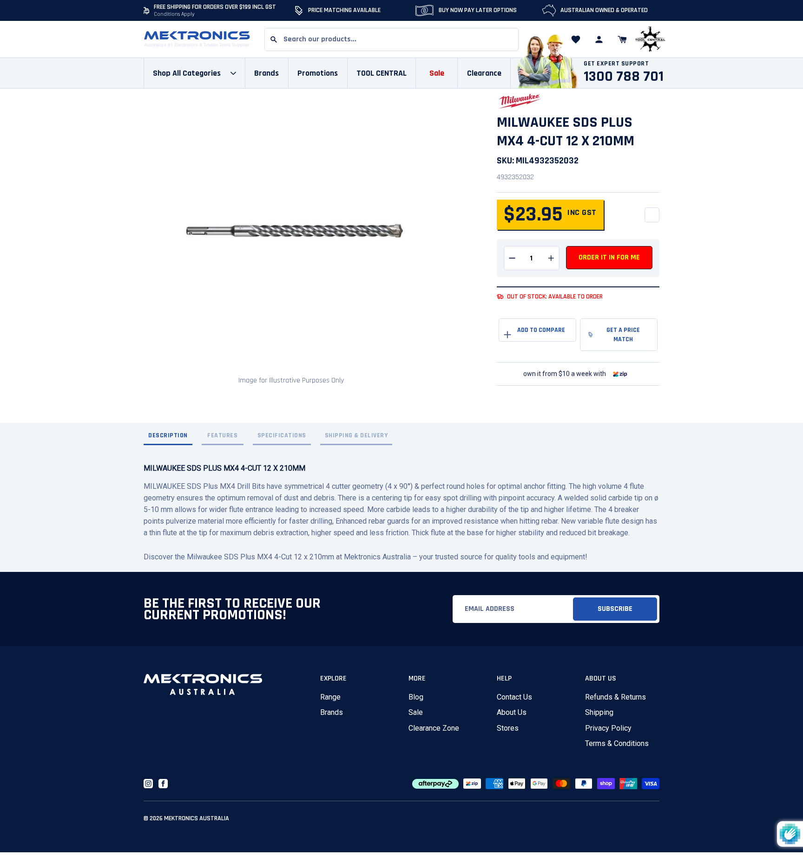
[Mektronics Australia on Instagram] (148, 783)
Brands (331, 712)
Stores (508, 728)
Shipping (599, 712)
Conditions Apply (174, 14)
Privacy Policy (608, 728)
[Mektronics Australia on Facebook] (163, 783)
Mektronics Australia (196, 818)
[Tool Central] (650, 40)
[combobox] (391, 39)
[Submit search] (273, 39)
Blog (415, 697)
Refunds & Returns (615, 697)
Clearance (484, 73)
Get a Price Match (623, 335)
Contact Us (514, 697)
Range (330, 697)
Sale (415, 712)
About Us (512, 712)
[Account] (599, 39)
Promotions (317, 73)
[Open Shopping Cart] (622, 39)
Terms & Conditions (617, 743)
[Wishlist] (575, 39)
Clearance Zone (433, 728)
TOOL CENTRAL (381, 73)
